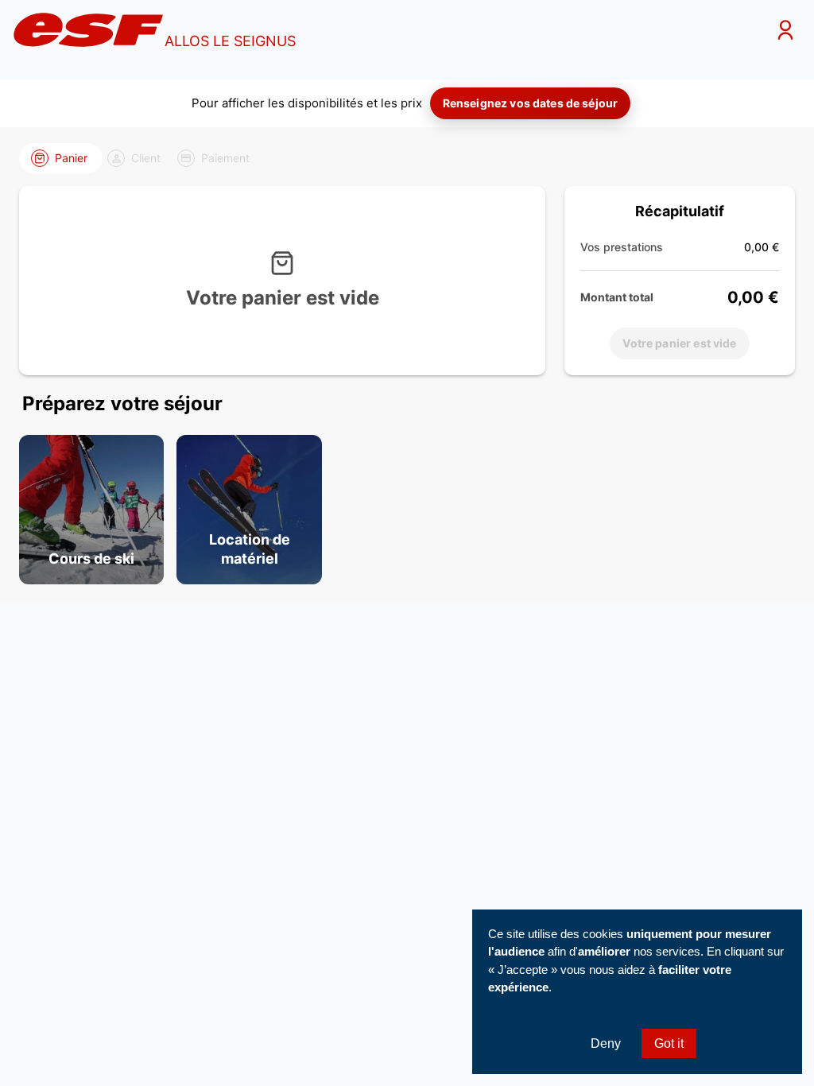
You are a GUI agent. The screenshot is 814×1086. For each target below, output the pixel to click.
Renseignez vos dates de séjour (530, 103)
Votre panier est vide (679, 343)
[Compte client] (785, 32)
